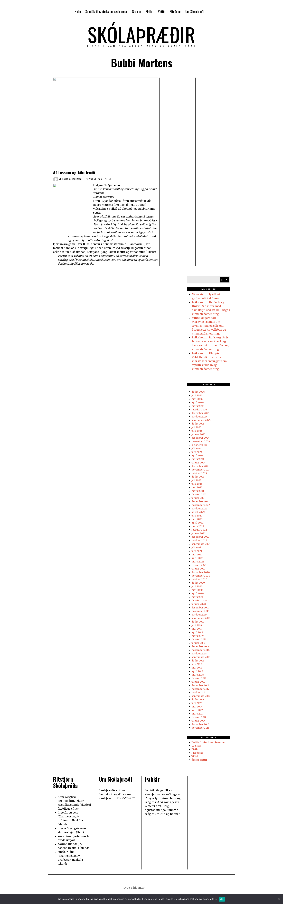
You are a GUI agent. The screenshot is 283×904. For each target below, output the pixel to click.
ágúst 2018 (197, 660)
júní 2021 (196, 551)
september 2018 (200, 657)
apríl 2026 (197, 402)
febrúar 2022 (199, 529)
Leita (224, 279)
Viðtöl (194, 756)
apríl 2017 (197, 710)
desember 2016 (200, 724)
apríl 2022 (197, 522)
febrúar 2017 (198, 717)
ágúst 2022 (198, 512)
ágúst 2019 (197, 621)
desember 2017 (200, 685)
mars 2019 (197, 635)
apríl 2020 (197, 593)
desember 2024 (200, 437)
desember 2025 (200, 413)
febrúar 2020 (199, 600)
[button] (158, 887)
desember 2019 (200, 607)
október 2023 (199, 473)
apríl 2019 (197, 632)
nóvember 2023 (200, 469)
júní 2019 (196, 625)
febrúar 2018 (198, 678)
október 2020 (199, 579)
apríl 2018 (197, 671)
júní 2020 (196, 586)
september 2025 (201, 420)
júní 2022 (196, 515)
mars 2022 (197, 526)
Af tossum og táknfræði (74, 172)
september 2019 (200, 618)
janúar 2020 (198, 604)
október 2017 (198, 692)
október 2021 (199, 540)
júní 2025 (196, 430)
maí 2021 (196, 554)
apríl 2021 (197, 558)
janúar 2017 (198, 720)
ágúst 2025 (198, 423)
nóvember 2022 (200, 505)
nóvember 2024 (200, 441)
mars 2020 (197, 597)
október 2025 (199, 416)
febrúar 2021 (199, 565)
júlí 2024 (196, 448)
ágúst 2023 (197, 476)
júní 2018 (196, 664)
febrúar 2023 (199, 494)
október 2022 (199, 508)
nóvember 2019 (200, 611)
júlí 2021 (196, 547)
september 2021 (200, 543)
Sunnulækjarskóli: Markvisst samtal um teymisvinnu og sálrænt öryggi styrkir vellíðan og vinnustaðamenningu (209, 325)
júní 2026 (196, 395)
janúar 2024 (198, 462)
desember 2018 (200, 646)
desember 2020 (200, 572)
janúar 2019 (198, 643)
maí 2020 (197, 589)
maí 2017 (196, 706)
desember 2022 (200, 501)
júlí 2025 (196, 427)
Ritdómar (197, 752)
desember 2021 (200, 536)
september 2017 (200, 696)
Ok (221, 899)
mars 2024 (197, 459)
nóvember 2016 (200, 727)
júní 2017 (196, 703)
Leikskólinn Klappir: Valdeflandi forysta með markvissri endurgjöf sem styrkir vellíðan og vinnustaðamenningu (209, 361)
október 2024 (199, 444)
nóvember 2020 (200, 575)
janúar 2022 (198, 533)
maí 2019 (196, 628)
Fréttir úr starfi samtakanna (208, 742)
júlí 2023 (196, 480)
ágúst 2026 (198, 391)
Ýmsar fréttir (199, 759)
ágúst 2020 (198, 582)
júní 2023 (196, 483)
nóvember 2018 (200, 650)
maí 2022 (197, 519)
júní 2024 (196, 452)
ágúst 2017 (197, 699)
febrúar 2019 (198, 639)
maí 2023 (196, 487)
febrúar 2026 (199, 409)
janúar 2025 (198, 434)
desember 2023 (200, 466)
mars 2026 (197, 406)
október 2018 (199, 653)
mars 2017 (197, 713)
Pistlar (108, 179)
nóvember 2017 (200, 688)
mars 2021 (197, 561)
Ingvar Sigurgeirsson (72, 179)
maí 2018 (196, 667)
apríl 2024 (197, 455)
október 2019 (199, 614)
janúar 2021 (198, 568)
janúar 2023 (198, 498)
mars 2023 (197, 490)
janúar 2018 (198, 681)
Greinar (196, 745)
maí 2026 (197, 399)
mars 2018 (197, 674)
